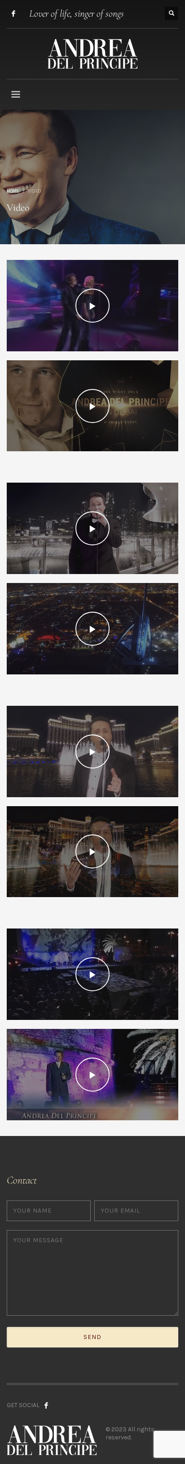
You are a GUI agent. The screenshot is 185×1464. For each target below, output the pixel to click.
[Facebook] (13, 13)
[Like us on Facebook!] (46, 1405)
